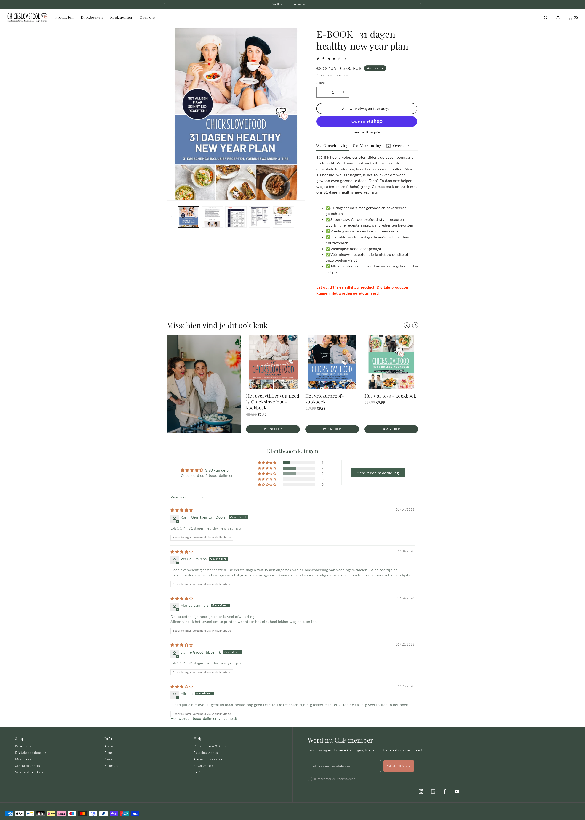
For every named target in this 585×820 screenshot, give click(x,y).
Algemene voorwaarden (211, 759)
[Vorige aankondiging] (164, 4)
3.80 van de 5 (217, 470)
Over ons (148, 17)
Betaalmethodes (206, 752)
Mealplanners (25, 759)
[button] (267, 462)
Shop (108, 759)
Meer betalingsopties (366, 132)
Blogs (108, 752)
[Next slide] (415, 325)
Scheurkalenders (27, 765)
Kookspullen (121, 17)
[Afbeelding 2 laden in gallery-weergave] (212, 217)
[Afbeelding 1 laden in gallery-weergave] (188, 217)
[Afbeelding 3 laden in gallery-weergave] (236, 217)
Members (111, 765)
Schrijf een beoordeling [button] (378, 473)
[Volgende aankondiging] (421, 4)
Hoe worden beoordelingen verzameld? (204, 718)
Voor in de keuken (29, 772)
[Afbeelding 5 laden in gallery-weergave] (283, 217)
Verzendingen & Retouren (213, 746)
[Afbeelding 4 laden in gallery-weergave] (259, 217)
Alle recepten (114, 746)
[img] (181, 510)
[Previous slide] (407, 325)
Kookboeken (92, 17)
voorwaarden (346, 779)
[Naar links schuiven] (172, 217)
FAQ (197, 772)
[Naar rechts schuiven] (300, 217)
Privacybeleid (204, 765)
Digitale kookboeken (30, 752)
